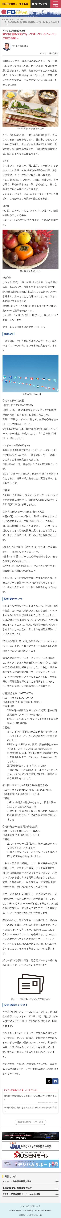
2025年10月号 (19, 19)
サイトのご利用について (30, 1206)
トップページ (6, 19)
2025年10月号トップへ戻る (30, 1122)
